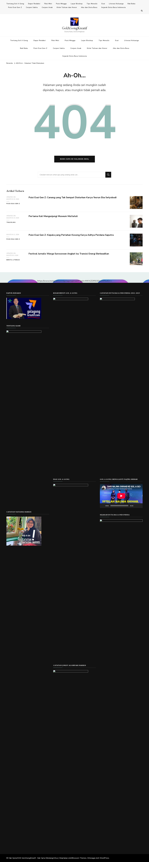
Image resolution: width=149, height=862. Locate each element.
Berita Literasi (13, 260)
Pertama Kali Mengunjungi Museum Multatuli (53, 216)
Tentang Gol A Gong (15, 4)
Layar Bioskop (77, 4)
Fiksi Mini (48, 4)
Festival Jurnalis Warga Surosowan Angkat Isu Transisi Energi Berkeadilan (69, 253)
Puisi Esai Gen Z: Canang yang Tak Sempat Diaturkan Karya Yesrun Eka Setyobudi (73, 197)
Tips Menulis (92, 4)
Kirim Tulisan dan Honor (67, 7)
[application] (121, 496)
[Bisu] (136, 505)
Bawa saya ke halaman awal (74, 159)
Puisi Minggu (61, 4)
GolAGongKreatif (74, 28)
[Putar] (103, 505)
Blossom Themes (79, 858)
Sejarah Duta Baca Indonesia (113, 7)
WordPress (104, 858)
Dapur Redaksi (34, 4)
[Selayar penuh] (139, 505)
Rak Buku (131, 4)
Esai (103, 4)
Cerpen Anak (47, 7)
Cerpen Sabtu (32, 7)
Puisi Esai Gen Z (15, 7)
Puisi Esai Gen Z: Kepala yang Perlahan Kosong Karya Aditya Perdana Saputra (71, 235)
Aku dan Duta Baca (89, 7)
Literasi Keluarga (116, 4)
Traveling (10, 222)
